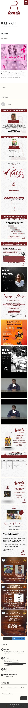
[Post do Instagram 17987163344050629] (14, 121)
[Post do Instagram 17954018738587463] (14, 597)
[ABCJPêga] (14, 7)
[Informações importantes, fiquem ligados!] (14, 253)
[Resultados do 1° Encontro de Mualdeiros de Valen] (14, 464)
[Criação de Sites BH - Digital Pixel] (6, 706)
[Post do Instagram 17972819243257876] (14, 570)
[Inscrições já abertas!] (14, 306)
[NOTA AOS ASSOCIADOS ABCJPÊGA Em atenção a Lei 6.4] (14, 385)
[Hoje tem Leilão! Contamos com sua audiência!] (14, 438)
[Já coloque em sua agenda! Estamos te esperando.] (14, 332)
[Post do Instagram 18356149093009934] (14, 517)
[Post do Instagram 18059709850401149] (14, 147)
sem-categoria (4, 38)
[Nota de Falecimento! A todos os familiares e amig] (14, 279)
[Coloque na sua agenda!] (14, 491)
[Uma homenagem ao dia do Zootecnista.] (14, 200)
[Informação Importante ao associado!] (14, 411)
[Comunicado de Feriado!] (14, 544)
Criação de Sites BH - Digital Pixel (18, 706)
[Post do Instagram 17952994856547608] (14, 623)
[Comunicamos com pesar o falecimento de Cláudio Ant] (14, 359)
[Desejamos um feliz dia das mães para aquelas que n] (14, 174)
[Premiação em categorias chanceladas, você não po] (14, 226)
